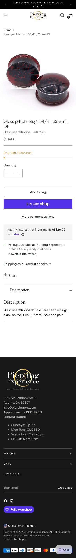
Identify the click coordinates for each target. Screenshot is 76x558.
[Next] (70, 4)
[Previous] (6, 4)
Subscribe (64, 487)
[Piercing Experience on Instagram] (12, 501)
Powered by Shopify (15, 539)
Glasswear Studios (17, 132)
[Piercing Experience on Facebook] (6, 501)
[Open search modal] (62, 15)
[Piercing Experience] (38, 15)
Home (7, 30)
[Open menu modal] (6, 15)
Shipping (10, 264)
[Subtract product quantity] (7, 173)
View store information (22, 254)
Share (13, 276)
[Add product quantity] (18, 173)
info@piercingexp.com (20, 407)
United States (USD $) (21, 525)
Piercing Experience (36, 531)
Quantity (10, 165)
